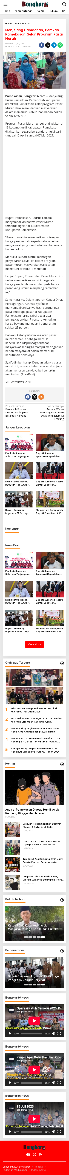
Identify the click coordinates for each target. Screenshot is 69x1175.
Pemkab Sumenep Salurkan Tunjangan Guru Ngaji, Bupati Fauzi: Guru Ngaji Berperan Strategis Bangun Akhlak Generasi (17, 455)
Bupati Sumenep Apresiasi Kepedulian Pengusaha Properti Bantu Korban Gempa (49, 455)
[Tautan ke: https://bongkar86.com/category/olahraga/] (62, 663)
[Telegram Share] (54, 45)
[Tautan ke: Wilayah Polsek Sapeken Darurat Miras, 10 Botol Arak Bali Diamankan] (12, 829)
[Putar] (10, 1033)
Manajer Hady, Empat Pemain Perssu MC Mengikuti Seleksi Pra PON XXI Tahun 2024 (35, 750)
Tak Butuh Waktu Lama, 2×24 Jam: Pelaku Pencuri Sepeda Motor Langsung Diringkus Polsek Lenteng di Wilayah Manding (43, 860)
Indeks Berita (38, 1169)
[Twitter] (34, 397)
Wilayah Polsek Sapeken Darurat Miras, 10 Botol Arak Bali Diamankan (42, 825)
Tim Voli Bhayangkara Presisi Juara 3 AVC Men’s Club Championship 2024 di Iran (35, 730)
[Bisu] (53, 1033)
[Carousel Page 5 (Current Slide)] (43, 937)
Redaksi (38, 1166)
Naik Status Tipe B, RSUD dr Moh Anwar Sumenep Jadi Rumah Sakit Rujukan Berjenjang (18, 483)
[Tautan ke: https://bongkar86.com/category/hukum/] (62, 764)
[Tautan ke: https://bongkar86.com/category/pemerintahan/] (62, 951)
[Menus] (5, 4)
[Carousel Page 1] (26, 937)
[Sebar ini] (41, 45)
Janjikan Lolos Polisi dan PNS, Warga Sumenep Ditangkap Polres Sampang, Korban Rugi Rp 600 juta (43, 878)
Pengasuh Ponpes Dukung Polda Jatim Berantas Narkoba (16, 411)
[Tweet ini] (47, 45)
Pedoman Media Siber (15, 1169)
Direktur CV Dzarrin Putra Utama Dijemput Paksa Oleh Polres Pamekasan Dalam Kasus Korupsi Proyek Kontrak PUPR (42, 843)
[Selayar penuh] (59, 1033)
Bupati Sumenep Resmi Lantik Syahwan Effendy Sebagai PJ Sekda (49, 483)
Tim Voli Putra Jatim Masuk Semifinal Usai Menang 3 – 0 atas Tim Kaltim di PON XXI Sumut (35, 740)
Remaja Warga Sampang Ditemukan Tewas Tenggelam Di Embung (51, 413)
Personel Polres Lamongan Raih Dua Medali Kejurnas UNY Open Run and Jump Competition (36, 720)
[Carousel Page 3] (34, 937)
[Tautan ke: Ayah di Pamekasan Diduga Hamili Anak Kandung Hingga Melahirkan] (34, 787)
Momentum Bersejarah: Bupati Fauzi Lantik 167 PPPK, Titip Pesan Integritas (49, 512)
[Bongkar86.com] (35, 4)
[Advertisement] (34, 177)
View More (34, 644)
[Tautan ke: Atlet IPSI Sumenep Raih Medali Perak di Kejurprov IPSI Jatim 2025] (34, 686)
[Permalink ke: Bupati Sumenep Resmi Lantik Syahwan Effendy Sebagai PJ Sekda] (50, 470)
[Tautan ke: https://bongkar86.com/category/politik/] (62, 900)
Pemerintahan (12, 46)
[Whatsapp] (60, 45)
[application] (34, 1020)
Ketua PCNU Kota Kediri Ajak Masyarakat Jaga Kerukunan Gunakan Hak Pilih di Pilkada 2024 (34, 927)
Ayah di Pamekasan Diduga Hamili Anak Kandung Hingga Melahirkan (32, 811)
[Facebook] (28, 397)
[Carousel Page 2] (30, 937)
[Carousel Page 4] (39, 937)
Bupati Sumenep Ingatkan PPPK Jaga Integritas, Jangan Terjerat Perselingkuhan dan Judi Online (17, 512)
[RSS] (41, 397)
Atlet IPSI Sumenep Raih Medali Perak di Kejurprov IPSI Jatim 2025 (34, 710)
